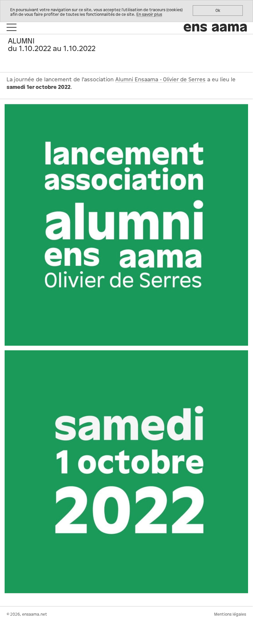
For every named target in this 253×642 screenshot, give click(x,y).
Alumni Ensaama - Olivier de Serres (160, 79)
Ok (217, 11)
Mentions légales (230, 614)
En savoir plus (149, 14)
